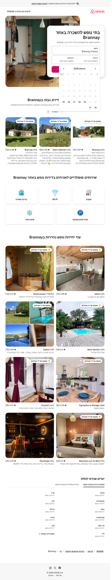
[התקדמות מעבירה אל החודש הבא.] (64, 69)
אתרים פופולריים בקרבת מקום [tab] (67, 484)
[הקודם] (61, 112)
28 (69, 102)
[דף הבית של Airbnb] (97, 11)
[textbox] (88, 61)
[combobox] (76, 51)
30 (95, 107)
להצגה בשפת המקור (39, 3)
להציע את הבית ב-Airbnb (18, 11)
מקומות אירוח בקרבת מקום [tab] (93, 484)
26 (79, 102)
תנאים (50, 575)
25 (85, 102)
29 (63, 102)
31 (90, 107)
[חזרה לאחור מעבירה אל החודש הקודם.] (95, 69)
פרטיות (59, 575)
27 (74, 102)
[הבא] (48, 112)
